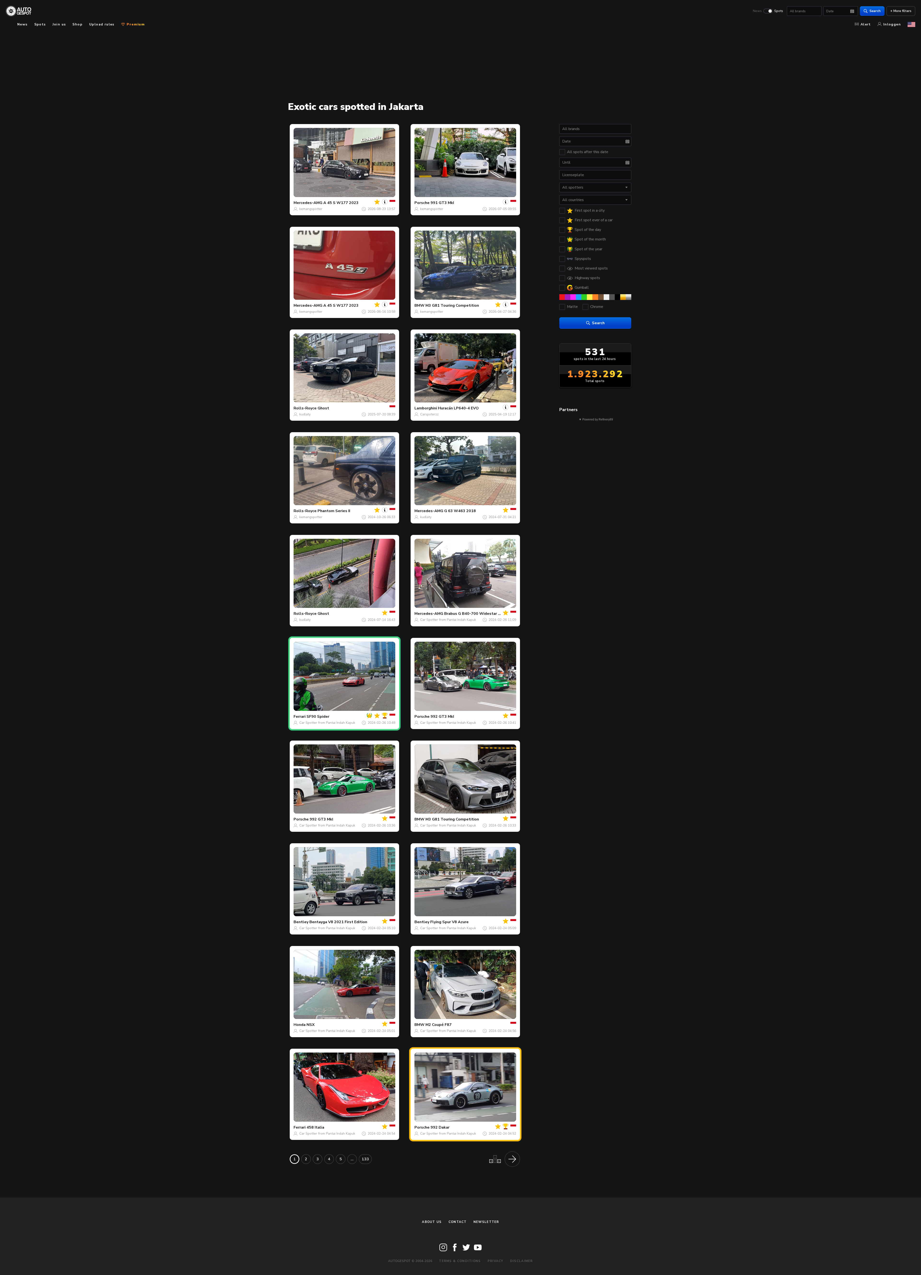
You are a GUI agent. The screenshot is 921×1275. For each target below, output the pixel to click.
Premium (135, 24)
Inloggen (892, 24)
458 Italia (315, 1127)
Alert (866, 24)
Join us (59, 24)
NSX (311, 1024)
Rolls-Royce (305, 408)
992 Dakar (440, 1127)
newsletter (486, 1222)
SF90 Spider (318, 716)
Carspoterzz (429, 414)
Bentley (301, 922)
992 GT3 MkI (442, 716)
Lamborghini (425, 408)
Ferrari (300, 716)
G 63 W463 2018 (460, 511)
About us (432, 1222)
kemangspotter (310, 209)
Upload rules (101, 24)
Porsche (422, 202)
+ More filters (900, 11)
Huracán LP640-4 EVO (458, 408)
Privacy (495, 1261)
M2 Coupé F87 (438, 1024)
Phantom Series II (334, 511)
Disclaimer (521, 1261)
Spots (778, 11)
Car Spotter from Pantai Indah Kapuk (448, 619)
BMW (419, 305)
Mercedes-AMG (308, 202)
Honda (300, 1024)
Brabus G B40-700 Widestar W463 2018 (482, 613)
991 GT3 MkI (442, 202)
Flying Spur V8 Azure (449, 922)
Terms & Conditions (460, 1261)
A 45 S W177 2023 (341, 202)
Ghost (323, 408)
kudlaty (305, 414)
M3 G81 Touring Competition (452, 305)
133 (365, 1159)
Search (875, 11)
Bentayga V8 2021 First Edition (338, 922)
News (757, 11)
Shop (77, 24)
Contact (458, 1222)
